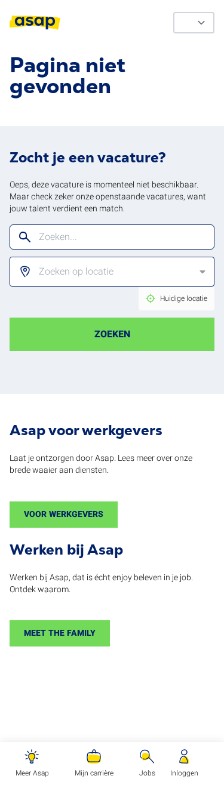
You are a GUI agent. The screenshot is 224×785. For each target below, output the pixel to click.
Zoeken (112, 334)
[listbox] (104, 271)
